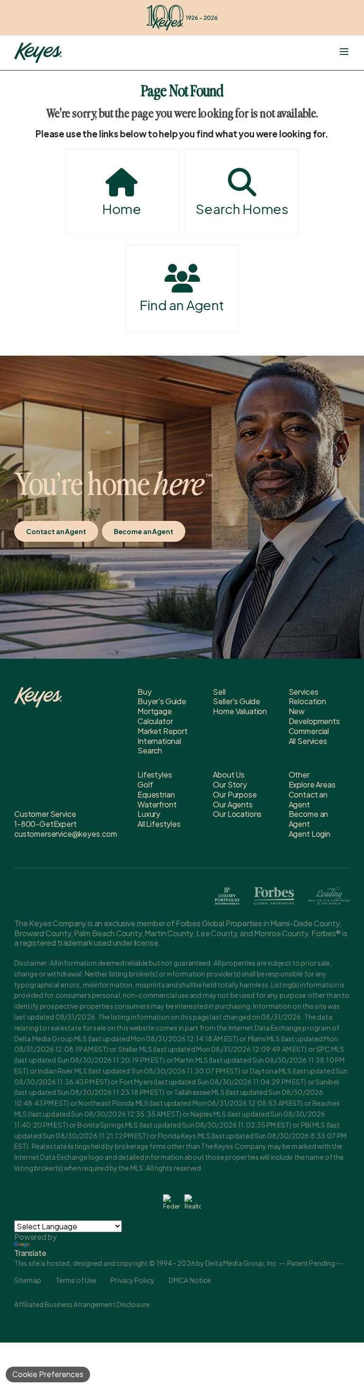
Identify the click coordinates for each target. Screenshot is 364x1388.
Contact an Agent (56, 531)
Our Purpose (234, 794)
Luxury (148, 814)
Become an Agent (143, 531)
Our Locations (237, 814)
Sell (219, 692)
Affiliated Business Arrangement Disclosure (82, 1304)
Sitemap (27, 1280)
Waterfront (156, 804)
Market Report (162, 731)
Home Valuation (240, 711)
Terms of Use (75, 1280)
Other (299, 774)
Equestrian (155, 794)
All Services (308, 741)
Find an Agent (182, 304)
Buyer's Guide (161, 701)
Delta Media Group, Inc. (241, 1263)
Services (303, 692)
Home (121, 208)
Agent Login (309, 834)
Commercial (309, 731)
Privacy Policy (132, 1280)
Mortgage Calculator (155, 716)
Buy (144, 692)
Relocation (307, 701)
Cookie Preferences (47, 1374)
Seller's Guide (236, 701)
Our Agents (232, 804)
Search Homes (242, 208)
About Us (229, 774)
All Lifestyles (159, 824)
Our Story (230, 784)
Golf (145, 784)
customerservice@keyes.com (65, 834)
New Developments (314, 716)
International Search (159, 746)
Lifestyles (154, 774)
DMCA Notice (190, 1280)
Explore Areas (312, 784)
